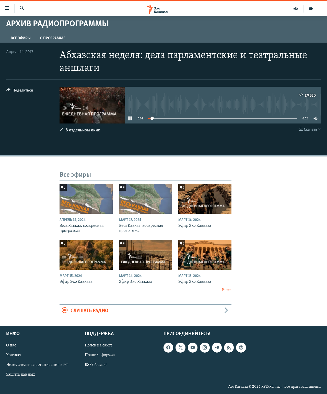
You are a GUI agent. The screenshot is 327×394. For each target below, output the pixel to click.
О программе (52, 38)
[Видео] (311, 8)
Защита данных (20, 375)
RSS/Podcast (96, 365)
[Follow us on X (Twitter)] (180, 348)
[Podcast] (241, 348)
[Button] (19, 91)
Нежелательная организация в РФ (37, 365)
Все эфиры (21, 38)
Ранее (226, 290)
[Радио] (295, 8)
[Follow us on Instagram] (204, 348)
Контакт (13, 355)
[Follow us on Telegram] (217, 348)
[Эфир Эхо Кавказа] (204, 199)
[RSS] (229, 348)
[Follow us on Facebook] (168, 348)
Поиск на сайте (99, 346)
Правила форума (100, 355)
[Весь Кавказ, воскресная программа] (86, 199)
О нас (11, 346)
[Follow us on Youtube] (192, 348)
